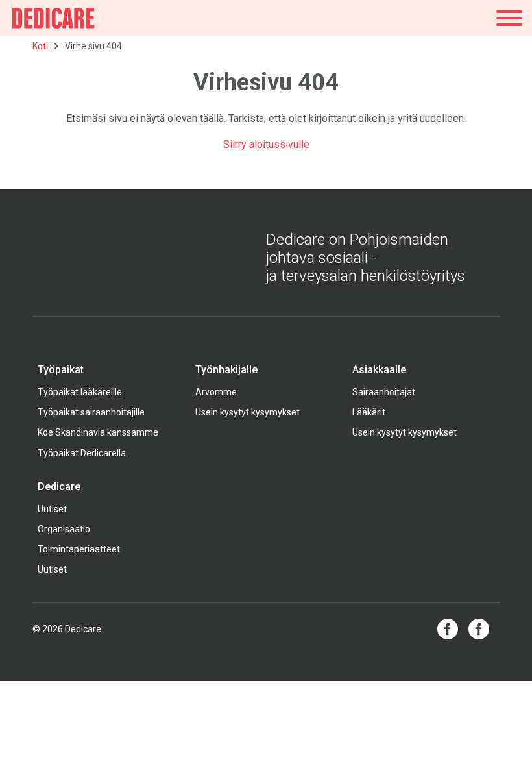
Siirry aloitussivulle (266, 144)
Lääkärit (368, 412)
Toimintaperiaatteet (79, 549)
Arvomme (216, 392)
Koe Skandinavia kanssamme (98, 432)
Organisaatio (64, 529)
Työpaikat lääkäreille (80, 392)
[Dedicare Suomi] (53, 18)
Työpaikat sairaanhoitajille (91, 412)
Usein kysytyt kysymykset (247, 412)
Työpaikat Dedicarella (82, 453)
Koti (40, 46)
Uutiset (52, 509)
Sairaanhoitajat (383, 392)
